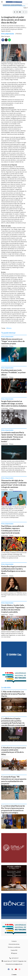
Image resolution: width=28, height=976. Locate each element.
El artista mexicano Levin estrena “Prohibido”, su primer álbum (13, 372)
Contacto (14, 941)
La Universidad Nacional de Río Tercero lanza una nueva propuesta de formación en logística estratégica (13, 809)
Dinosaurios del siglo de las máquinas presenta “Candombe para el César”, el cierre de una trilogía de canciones (14, 483)
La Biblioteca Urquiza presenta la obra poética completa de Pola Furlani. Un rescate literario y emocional (13, 721)
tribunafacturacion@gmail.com (14, 964)
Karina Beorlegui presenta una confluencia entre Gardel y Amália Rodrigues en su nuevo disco (13, 569)
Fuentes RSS (14, 950)
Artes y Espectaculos (7, 34)
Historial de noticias (14, 944)
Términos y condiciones (14, 947)
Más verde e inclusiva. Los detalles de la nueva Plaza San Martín (13, 693)
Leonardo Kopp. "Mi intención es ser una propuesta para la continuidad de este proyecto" (13, 780)
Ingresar (14, 953)
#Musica (8, 328)
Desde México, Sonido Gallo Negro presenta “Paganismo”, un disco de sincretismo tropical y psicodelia (13, 608)
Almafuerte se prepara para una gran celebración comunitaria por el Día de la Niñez (13, 751)
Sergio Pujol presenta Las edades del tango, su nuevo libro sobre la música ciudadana (14, 403)
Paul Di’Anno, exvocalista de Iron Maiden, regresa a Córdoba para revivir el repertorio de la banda (12, 529)
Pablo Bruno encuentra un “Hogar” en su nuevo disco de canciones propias (13, 341)
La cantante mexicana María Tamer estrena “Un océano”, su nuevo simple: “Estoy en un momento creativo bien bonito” (13, 437)
